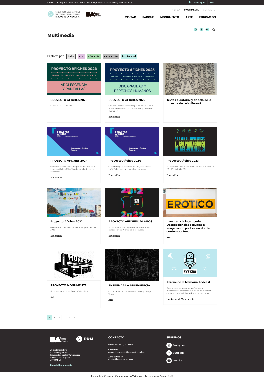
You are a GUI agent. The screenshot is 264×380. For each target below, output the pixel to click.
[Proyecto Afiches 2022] (74, 202)
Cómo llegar (199, 2)
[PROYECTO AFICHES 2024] (74, 141)
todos (71, 56)
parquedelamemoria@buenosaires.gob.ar (126, 352)
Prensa (175, 9)
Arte (189, 17)
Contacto (209, 9)
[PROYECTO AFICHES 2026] (74, 78)
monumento (111, 56)
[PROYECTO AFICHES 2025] (132, 78)
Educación (207, 17)
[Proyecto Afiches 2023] (190, 141)
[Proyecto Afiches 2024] (132, 141)
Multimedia (191, 9)
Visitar (130, 17)
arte (81, 56)
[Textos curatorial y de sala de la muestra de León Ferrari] (190, 79)
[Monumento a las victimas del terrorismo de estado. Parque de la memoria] (65, 14)
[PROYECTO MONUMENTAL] (74, 264)
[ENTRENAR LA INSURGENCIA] (132, 264)
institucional (129, 56)
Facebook (201, 30)
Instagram (195, 30)
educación (93, 56)
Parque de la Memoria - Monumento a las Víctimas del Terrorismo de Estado (128, 376)
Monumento (169, 17)
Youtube (206, 30)
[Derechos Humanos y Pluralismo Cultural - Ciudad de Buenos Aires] (92, 14)
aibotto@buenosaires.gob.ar (120, 359)
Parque (148, 17)
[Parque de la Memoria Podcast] (190, 262)
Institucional (173, 299)
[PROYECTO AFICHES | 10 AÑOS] (132, 202)
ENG (212, 2)
